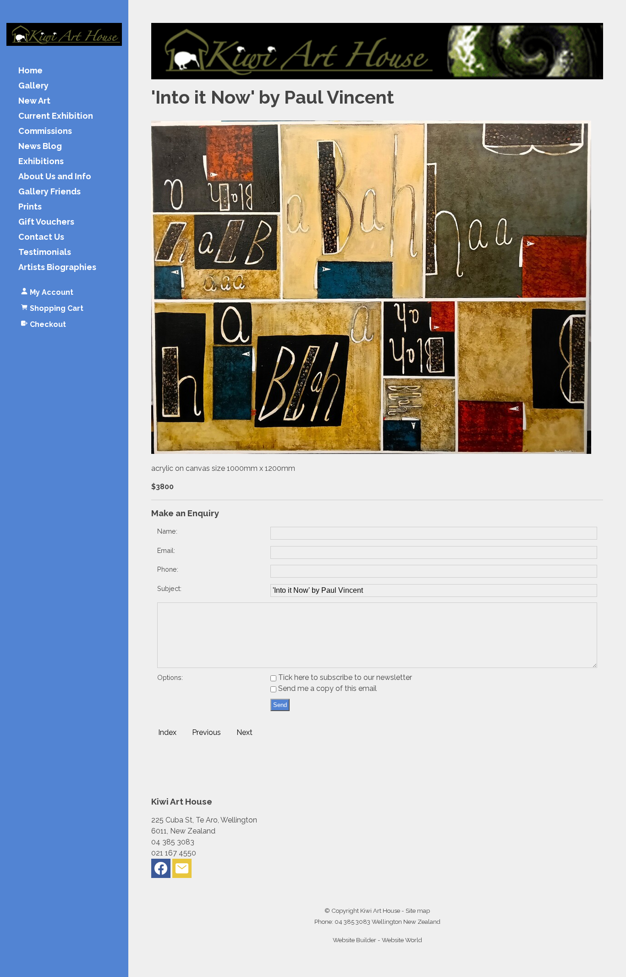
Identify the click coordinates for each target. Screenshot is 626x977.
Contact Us (41, 237)
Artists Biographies (57, 267)
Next (244, 732)
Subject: (169, 588)
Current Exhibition (55, 116)
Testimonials (44, 252)
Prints (30, 207)
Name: (167, 531)
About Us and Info (54, 176)
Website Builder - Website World (377, 940)
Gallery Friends (49, 192)
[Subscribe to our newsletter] (182, 870)
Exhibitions (41, 161)
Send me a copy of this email (326, 688)
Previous (206, 732)
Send (280, 704)
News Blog (40, 146)
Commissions (45, 131)
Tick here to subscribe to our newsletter (344, 677)
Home (30, 70)
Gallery (33, 86)
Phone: (167, 569)
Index (167, 732)
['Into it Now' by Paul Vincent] (371, 451)
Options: (170, 677)
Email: (166, 550)
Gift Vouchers (46, 222)
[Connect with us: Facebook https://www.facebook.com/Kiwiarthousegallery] (160, 870)
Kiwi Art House (380, 910)
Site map (418, 910)
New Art (34, 101)
